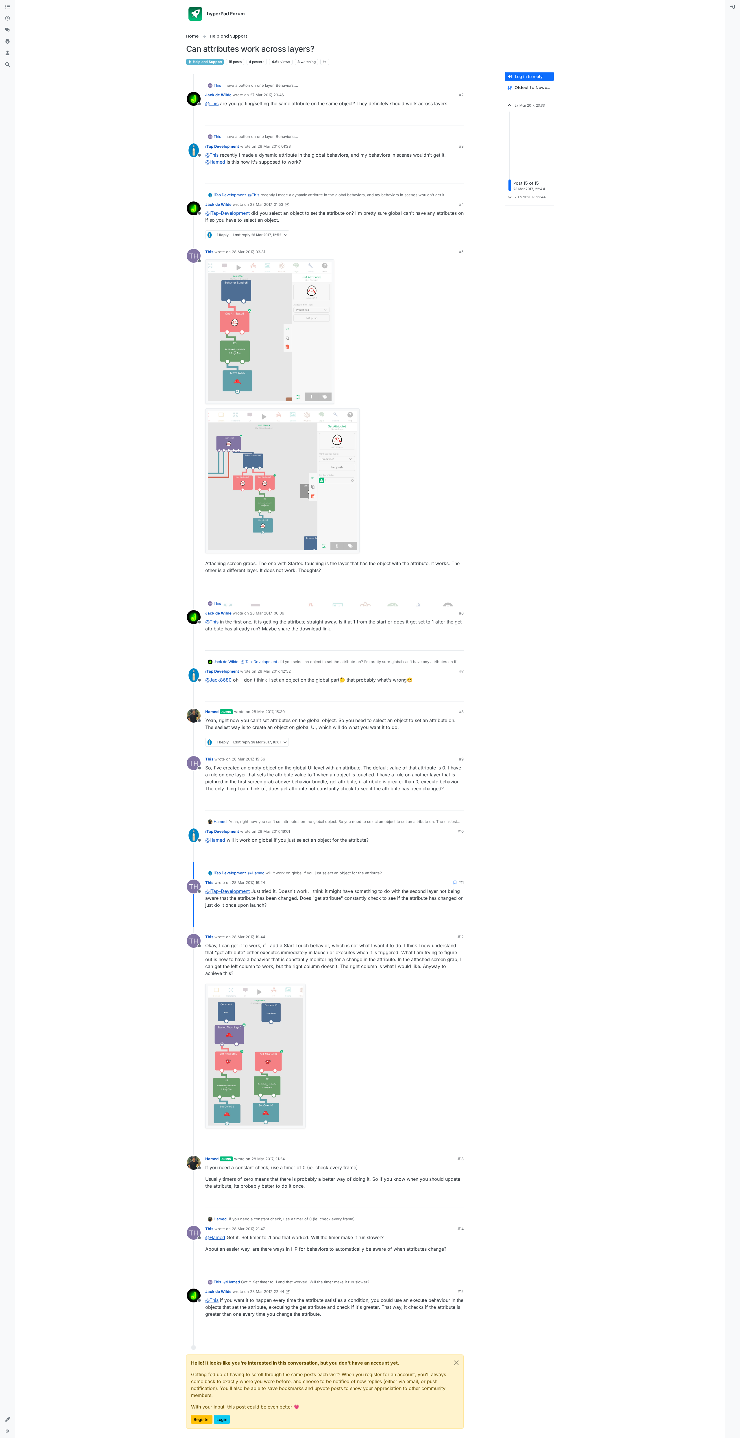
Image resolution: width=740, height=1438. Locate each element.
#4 (461, 204)
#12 (461, 936)
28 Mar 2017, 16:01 (274, 831)
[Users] (7, 53)
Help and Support (207, 62)
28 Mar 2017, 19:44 (248, 936)
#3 (461, 146)
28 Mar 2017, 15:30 (268, 711)
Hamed (212, 711)
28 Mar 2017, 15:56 (248, 759)
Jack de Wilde (218, 94)
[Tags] (7, 30)
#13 (461, 1158)
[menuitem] (732, 7)
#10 (461, 831)
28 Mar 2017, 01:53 (266, 204)
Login (222, 1419)
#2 (461, 94)
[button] (7, 1419)
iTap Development (222, 146)
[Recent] (7, 18)
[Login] (732, 7)
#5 (461, 251)
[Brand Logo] (195, 14)
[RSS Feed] (324, 62)
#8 (461, 711)
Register (202, 1419)
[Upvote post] (438, 118)
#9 (461, 759)
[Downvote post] (459, 118)
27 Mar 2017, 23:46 (267, 94)
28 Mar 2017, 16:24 (248, 882)
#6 (461, 613)
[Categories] (7, 7)
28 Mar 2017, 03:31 (248, 251)
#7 (461, 671)
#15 (461, 1291)
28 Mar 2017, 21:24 (268, 1158)
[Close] (456, 1363)
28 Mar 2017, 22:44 (267, 1291)
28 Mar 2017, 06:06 (267, 613)
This (217, 85)
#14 (461, 1228)
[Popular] (7, 41)
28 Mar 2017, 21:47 (248, 1228)
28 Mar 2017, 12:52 (274, 671)
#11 (461, 882)
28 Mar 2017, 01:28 (274, 146)
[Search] (7, 64)
